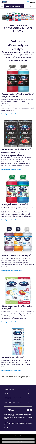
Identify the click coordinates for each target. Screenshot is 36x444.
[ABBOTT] (28, 393)
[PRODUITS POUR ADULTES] (28, 402)
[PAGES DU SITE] (28, 389)
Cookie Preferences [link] (8, 427)
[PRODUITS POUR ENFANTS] (28, 398)
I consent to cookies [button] (18, 441)
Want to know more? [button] (18, 438)
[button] (30, 6)
